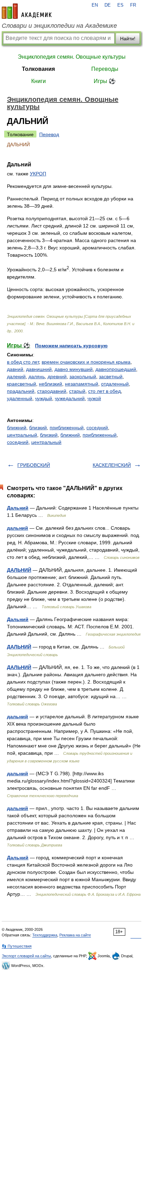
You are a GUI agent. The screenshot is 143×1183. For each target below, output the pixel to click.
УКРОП (38, 173)
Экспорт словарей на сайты (26, 956)
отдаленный (115, 384)
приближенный (67, 427)
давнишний (39, 369)
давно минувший (73, 369)
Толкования (38, 69)
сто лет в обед (104, 391)
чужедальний (70, 398)
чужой (94, 398)
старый (77, 391)
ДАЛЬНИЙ (19, 570)
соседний (97, 427)
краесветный (21, 384)
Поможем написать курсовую (71, 345)
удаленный (19, 398)
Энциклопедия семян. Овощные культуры (72, 57)
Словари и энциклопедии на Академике (59, 25)
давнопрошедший (115, 369)
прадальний (20, 391)
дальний (17, 528)
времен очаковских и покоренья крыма (86, 362)
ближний (16, 427)
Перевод (49, 134)
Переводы (104, 69)
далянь (36, 376)
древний (57, 376)
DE (107, 5)
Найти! (127, 38)
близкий (38, 427)
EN (95, 5)
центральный (22, 435)
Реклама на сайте (75, 935)
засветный (111, 376)
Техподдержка (44, 935)
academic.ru (27, 11)
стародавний (51, 391)
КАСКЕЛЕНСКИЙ (112, 465)
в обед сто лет (23, 362)
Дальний (17, 508)
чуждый (43, 398)
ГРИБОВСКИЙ (33, 465)
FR (133, 5)
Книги (38, 81)
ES (120, 5)
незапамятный (81, 384)
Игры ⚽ (105, 81)
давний (15, 369)
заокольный (82, 376)
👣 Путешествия (17, 946)
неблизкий (50, 384)
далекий (16, 376)
